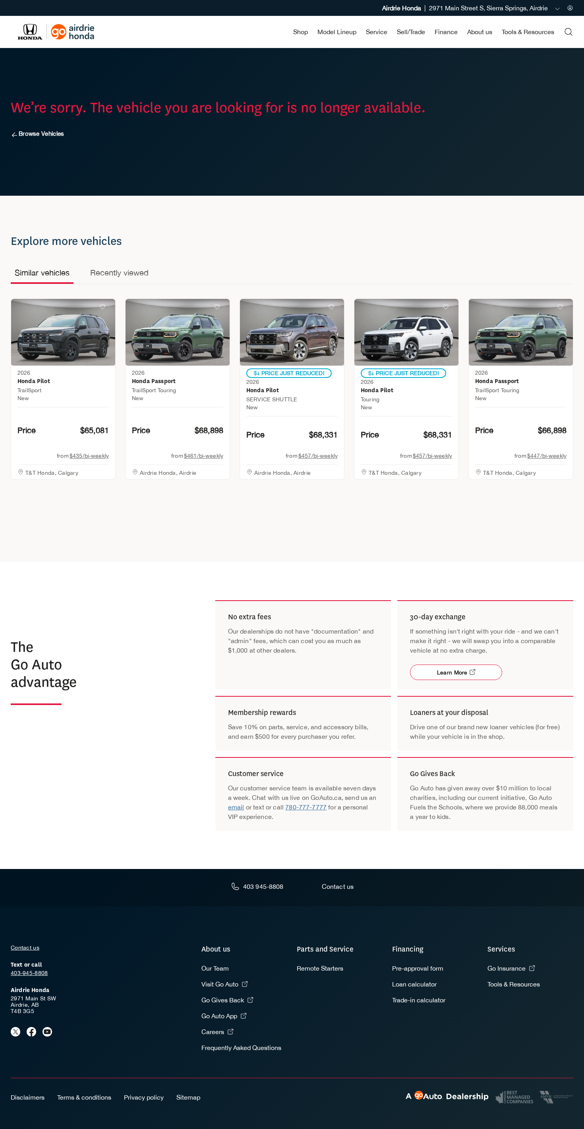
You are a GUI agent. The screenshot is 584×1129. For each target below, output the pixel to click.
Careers (212, 1031)
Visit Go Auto (219, 984)
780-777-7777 (306, 807)
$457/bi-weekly (318, 456)
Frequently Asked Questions (241, 1047)
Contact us (25, 947)
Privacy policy (144, 1097)
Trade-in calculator (418, 1000)
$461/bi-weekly (203, 456)
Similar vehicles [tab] (42, 272)
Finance (446, 31)
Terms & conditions (84, 1097)
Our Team (215, 968)
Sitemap (188, 1097)
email (236, 807)
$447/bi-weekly (547, 456)
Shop (300, 31)
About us (479, 31)
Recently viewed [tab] (119, 272)
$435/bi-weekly (89, 456)
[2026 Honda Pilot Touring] (406, 332)
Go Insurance (506, 968)
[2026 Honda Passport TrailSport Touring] (178, 332)
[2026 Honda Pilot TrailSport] (63, 332)
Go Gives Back (222, 1000)
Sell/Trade (411, 31)
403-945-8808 (29, 973)
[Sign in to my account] (570, 8)
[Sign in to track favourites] (104, 308)
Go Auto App (219, 1015)
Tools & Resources (528, 31)
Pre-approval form (417, 968)
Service (376, 31)
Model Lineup (336, 31)
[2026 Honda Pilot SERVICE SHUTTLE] (292, 332)
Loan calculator (414, 984)
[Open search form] (568, 32)
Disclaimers (27, 1097)
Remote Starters (320, 968)
